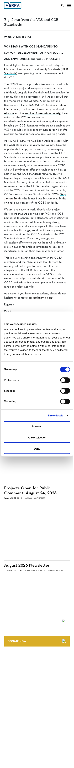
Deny (37, 448)
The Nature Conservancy (36, 109)
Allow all (37, 426)
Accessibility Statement (19, 690)
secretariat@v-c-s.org (39, 297)
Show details (55, 415)
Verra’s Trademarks (16, 670)
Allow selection (37, 437)
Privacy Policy (13, 696)
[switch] (65, 380)
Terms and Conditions (18, 683)
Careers (9, 664)
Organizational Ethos (18, 676)
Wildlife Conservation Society (42, 113)
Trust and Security (16, 702)
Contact (9, 657)
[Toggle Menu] (69, 5)
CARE (44, 105)
